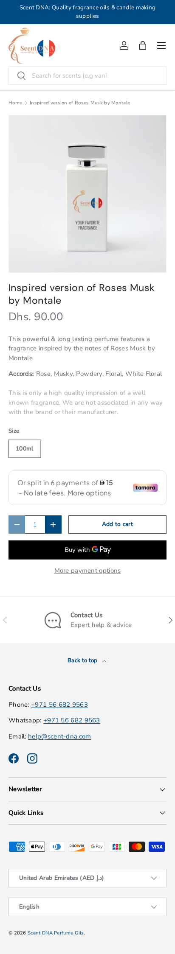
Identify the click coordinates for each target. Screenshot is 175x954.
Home (15, 103)
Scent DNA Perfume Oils (56, 933)
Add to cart (117, 524)
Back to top (83, 660)
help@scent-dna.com (59, 736)
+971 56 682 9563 (59, 704)
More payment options (87, 570)
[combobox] (87, 75)
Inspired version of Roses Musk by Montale (80, 103)
